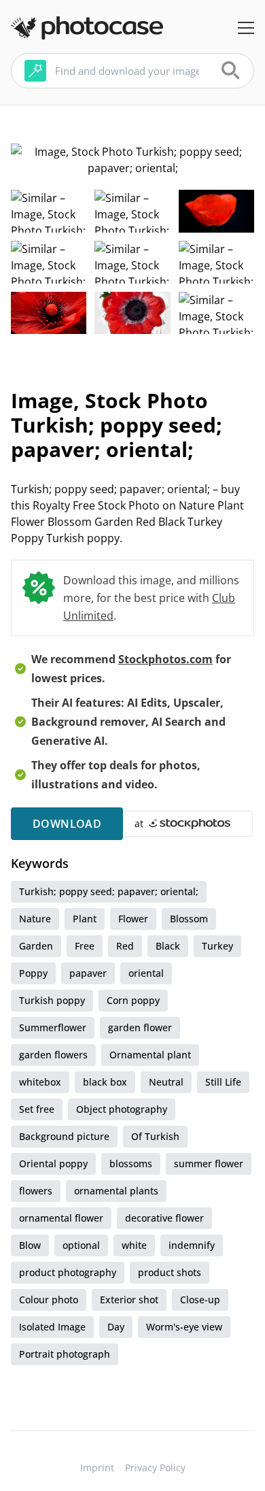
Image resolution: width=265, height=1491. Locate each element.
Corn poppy (133, 1000)
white (134, 1245)
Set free (36, 1109)
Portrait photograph (64, 1353)
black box (105, 1081)
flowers (35, 1190)
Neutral (166, 1081)
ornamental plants (116, 1190)
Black (168, 945)
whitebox (40, 1081)
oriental (146, 973)
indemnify (192, 1245)
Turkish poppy (52, 1000)
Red (125, 945)
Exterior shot (129, 1299)
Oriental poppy (53, 1163)
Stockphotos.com (165, 659)
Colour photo (48, 1299)
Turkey (217, 945)
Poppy (33, 973)
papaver (88, 973)
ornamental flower (61, 1217)
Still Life (223, 1081)
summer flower (208, 1163)
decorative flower (164, 1217)
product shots (169, 1272)
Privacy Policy (155, 1467)
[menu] (246, 28)
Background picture (64, 1136)
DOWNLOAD (67, 823)
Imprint (97, 1467)
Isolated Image (52, 1326)
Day (115, 1326)
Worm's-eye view (184, 1326)
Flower (133, 918)
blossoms (130, 1163)
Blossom (189, 918)
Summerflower (52, 1027)
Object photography (121, 1109)
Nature (35, 918)
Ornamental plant (150, 1054)
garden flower (140, 1027)
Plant (84, 918)
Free (84, 945)
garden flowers (53, 1054)
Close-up (200, 1299)
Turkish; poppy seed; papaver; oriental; (108, 891)
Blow (30, 1245)
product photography (67, 1272)
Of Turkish (155, 1136)
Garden (36, 945)
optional (81, 1245)
